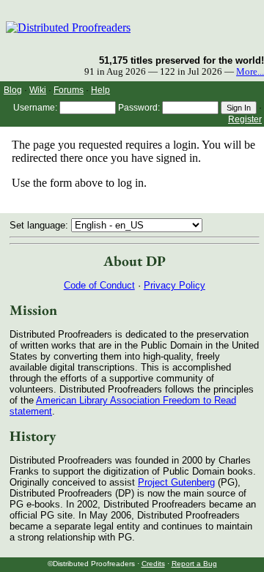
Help (100, 90)
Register (245, 119)
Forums (69, 90)
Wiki (37, 90)
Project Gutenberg (176, 482)
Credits (153, 564)
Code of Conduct (99, 285)
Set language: (40, 225)
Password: (139, 108)
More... (250, 72)
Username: (35, 108)
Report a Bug (194, 564)
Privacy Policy (174, 285)
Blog (13, 90)
